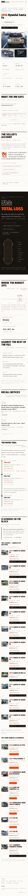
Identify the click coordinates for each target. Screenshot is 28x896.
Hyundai (21, 8)
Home (13, 1)
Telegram (20, 892)
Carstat (3, 886)
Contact (22, 1)
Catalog (17, 1)
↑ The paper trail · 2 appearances (12, 537)
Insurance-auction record (9, 8)
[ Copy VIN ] (14, 119)
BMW (18, 881)
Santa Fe (4, 9)
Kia (7, 881)
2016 (10, 9)
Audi (21, 881)
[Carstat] (5, 2)
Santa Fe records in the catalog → (11, 730)
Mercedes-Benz (12, 881)
